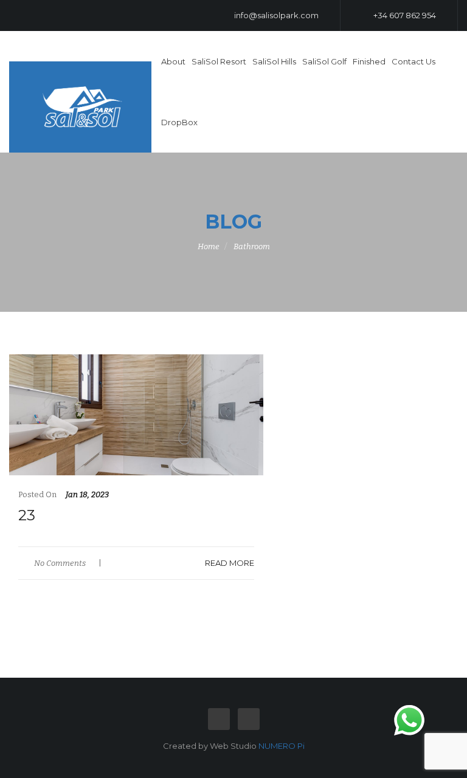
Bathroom (252, 246)
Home (209, 246)
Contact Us (413, 61)
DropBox (179, 122)
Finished (369, 61)
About (173, 61)
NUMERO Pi (281, 746)
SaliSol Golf (324, 61)
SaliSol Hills (274, 61)
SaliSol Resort (219, 61)
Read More (229, 563)
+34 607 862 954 (404, 15)
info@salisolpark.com (275, 15)
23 (26, 515)
